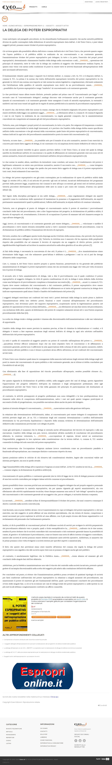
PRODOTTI (33, 7)
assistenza (89, 1)
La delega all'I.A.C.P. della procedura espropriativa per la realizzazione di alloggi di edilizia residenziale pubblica (39, 652)
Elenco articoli (15, 26)
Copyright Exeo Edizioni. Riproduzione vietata (21, 702)
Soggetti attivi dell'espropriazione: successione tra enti (22, 656)
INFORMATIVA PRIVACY (48, 746)
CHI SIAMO (44, 728)
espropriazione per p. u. (34, 26)
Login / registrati (101, 1)
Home (5, 26)
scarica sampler (37, 620)
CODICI (8, 740)
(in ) (45, 599)
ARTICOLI (9, 731)
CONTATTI (43, 731)
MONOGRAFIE (36, 609)
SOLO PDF (43, 734)
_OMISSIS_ (84, 60)
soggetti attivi (62, 26)
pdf (34, 607)
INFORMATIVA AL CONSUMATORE (51, 743)
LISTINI (8, 743)
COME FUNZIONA (46, 740)
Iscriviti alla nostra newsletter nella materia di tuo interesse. (26, 697)
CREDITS (6, 762)
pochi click (81, 599)
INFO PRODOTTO (64, 617)
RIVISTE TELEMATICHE (14, 728)
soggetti (50, 26)
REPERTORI (10, 737)
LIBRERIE (43, 737)
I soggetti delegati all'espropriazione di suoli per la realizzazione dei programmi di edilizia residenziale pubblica (40, 644)
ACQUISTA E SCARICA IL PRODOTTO (44, 617)
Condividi (103, 705)
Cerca (44, 7)
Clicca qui (54, 697)
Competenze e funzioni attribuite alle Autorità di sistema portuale (25, 639)
